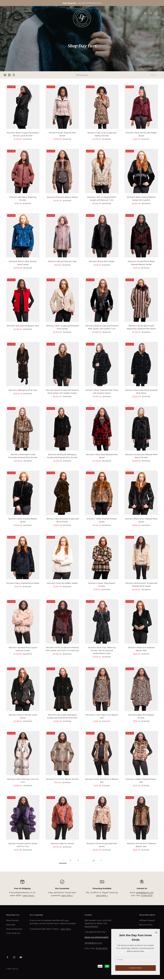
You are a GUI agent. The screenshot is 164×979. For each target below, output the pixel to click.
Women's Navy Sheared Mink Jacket (22, 583)
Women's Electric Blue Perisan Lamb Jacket (23, 262)
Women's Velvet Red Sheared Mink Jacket (101, 456)
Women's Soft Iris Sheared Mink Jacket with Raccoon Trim (101, 198)
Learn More (65, 929)
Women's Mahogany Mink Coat (23, 390)
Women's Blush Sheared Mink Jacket (62, 134)
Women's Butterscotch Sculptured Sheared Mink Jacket (141, 584)
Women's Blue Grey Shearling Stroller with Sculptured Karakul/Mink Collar (101, 650)
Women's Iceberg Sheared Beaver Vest (141, 780)
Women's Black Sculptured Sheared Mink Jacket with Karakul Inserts (62, 391)
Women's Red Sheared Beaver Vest (23, 326)
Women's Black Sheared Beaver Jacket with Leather (141, 198)
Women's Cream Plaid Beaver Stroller (101, 584)
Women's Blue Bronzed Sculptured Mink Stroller (62, 520)
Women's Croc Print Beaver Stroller (62, 779)
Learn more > (29, 895)
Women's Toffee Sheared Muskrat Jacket (101, 520)
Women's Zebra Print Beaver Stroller (141, 716)
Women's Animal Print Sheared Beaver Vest (141, 845)
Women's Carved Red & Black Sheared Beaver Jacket (141, 262)
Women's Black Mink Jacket (102, 261)
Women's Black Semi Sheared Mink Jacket (141, 520)
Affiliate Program (147, 920)
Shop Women (12, 920)
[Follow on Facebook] (7, 957)
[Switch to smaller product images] (9, 75)
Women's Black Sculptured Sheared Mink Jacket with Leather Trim (101, 327)
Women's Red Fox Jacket (62, 843)
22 (94, 860)
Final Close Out (13, 933)
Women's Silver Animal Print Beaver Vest (101, 780)
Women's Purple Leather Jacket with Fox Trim (22, 845)
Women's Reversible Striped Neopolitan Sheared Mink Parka (141, 327)
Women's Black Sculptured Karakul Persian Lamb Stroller (23, 134)
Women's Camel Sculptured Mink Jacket (101, 845)
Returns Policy (146, 925)
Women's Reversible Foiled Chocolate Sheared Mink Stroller (23, 456)
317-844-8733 (147, 895)
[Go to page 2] (101, 860)
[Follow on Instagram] (14, 957)
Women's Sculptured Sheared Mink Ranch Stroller (141, 456)
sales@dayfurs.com (145, 892)
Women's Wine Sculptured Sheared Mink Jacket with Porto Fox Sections (62, 649)
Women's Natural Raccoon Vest (62, 261)
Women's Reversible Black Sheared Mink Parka (141, 391)
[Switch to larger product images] (5, 75)
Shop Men (10, 925)
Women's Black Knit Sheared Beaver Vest (141, 649)
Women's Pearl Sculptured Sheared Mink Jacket (62, 327)
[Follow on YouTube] (20, 957)
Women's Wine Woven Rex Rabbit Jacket (141, 134)
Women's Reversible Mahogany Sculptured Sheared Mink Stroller (62, 456)
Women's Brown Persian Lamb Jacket (23, 716)
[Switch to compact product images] (14, 75)
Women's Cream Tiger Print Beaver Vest (101, 716)
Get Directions (91, 926)
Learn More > (67, 895)
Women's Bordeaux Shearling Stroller (22, 198)
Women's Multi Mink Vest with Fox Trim (23, 780)
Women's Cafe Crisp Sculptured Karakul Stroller (101, 134)
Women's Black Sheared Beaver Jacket (22, 520)
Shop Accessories (14, 929)
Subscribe (135, 968)
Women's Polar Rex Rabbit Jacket (62, 583)
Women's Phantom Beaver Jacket (62, 197)
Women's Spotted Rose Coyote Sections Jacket (23, 649)
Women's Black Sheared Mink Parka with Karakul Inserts (101, 391)
